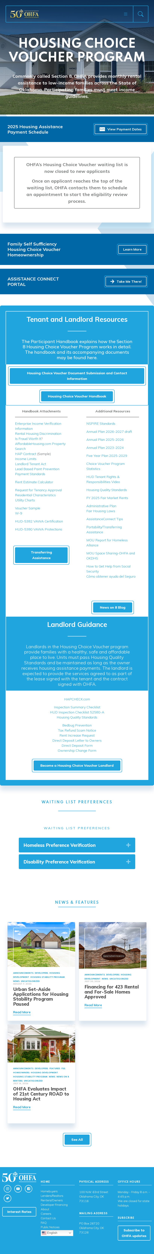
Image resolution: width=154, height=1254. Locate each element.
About (45, 1209)
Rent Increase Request (77, 735)
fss (63, 1069)
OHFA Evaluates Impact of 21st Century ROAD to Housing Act (41, 1094)
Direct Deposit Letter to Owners (77, 740)
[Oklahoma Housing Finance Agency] (66, 13)
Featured (54, 1069)
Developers (41, 973)
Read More (22, 1012)
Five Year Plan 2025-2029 (106, 456)
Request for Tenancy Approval (38, 490)
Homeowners (21, 1073)
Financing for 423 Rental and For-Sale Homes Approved (112, 992)
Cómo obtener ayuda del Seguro (111, 576)
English (51, 1232)
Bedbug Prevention (77, 725)
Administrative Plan (101, 506)
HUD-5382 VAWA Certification (39, 521)
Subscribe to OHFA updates (134, 1233)
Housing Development (44, 1073)
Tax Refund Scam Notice (77, 730)
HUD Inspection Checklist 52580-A (77, 712)
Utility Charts (25, 500)
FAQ (44, 1222)
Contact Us (48, 1218)
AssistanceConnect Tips (104, 519)
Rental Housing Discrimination (38, 433)
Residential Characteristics (35, 495)
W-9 (18, 513)
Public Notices (50, 1227)
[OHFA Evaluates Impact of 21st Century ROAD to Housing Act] (41, 1043)
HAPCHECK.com (77, 699)
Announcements (23, 973)
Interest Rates (19, 1212)
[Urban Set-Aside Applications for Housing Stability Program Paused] (41, 944)
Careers (46, 1214)
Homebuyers (49, 1191)
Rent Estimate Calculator (34, 482)
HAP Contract (25, 454)
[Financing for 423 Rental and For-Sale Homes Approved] (112, 945)
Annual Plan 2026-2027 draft (109, 431)
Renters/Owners (52, 1200)
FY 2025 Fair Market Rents (107, 498)
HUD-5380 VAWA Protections (38, 529)
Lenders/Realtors (52, 1196)
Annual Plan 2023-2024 (105, 447)
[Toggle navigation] (125, 14)
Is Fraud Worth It (28, 438)
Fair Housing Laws (100, 511)
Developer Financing (54, 1205)
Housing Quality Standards (106, 490)
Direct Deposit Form (77, 745)
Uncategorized (30, 981)
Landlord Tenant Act (30, 464)
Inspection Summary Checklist (77, 707)
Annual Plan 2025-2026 (105, 439)
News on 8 (63, 1077)
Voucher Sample (27, 508)
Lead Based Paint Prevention (37, 469)
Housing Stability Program (47, 977)
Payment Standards (30, 474)
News (16, 981)
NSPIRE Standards (100, 423)
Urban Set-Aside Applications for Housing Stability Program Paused (40, 996)
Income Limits (25, 459)
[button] (128, 845)
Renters (18, 1081)
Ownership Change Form (77, 750)
